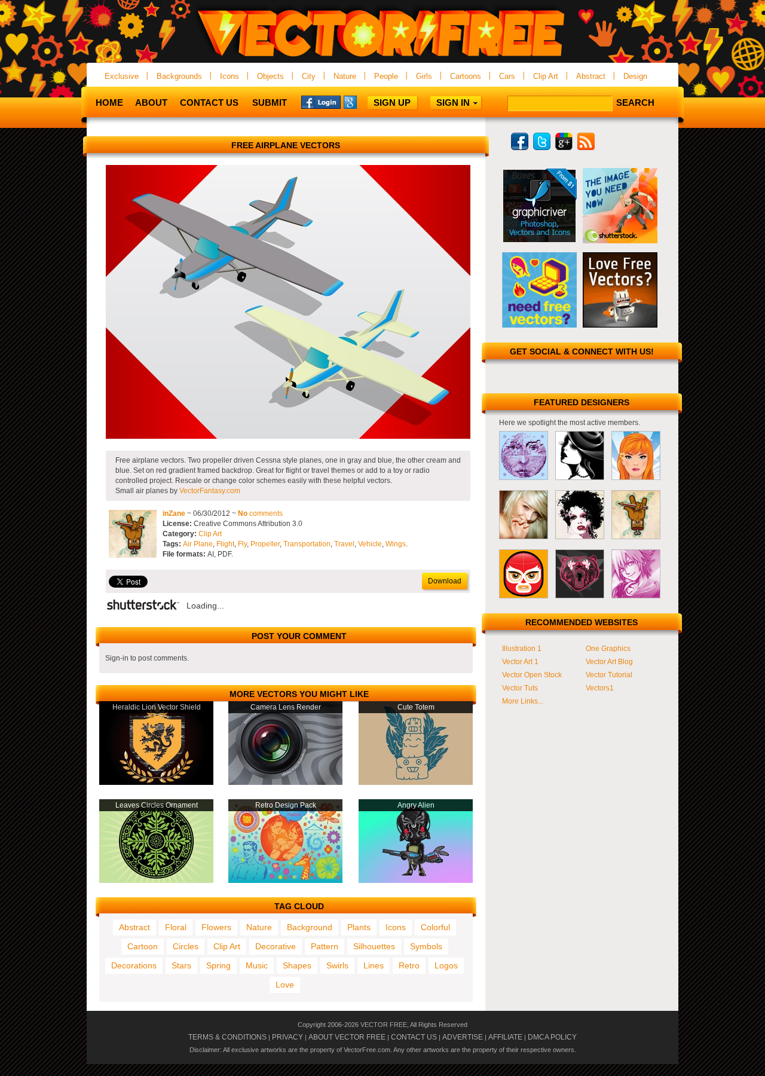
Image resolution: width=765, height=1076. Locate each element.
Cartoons (465, 76)
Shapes (297, 965)
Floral (175, 927)
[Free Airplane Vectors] (288, 436)
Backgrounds (179, 76)
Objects (270, 76)
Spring (218, 965)
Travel (344, 544)
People (386, 76)
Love (285, 984)
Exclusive (122, 76)
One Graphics (608, 648)
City (309, 76)
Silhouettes (374, 946)
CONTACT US (414, 1037)
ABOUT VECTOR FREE (346, 1037)
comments (260, 513)
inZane (174, 513)
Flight (225, 544)
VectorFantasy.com (209, 491)
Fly (242, 544)
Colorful (435, 927)
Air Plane (198, 544)
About (151, 102)
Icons (229, 76)
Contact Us (209, 102)
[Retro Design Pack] (285, 880)
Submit (269, 102)
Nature (344, 76)
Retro (409, 965)
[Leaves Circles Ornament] (156, 880)
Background (309, 927)
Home (109, 102)
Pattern (324, 946)
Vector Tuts (520, 688)
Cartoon (142, 946)
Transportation (307, 544)
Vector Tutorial (609, 675)
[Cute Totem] (416, 782)
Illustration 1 (521, 648)
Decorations (134, 965)
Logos (446, 965)
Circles (185, 946)
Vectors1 (600, 688)
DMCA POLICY (552, 1037)
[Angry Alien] (416, 880)
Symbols (426, 946)
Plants (359, 927)
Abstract (590, 76)
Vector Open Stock (532, 675)
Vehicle (370, 544)
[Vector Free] (382, 58)
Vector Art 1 (520, 662)
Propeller (265, 544)
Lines (373, 965)
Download (444, 581)
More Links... (522, 701)
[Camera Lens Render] (285, 782)
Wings (395, 544)
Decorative (275, 946)
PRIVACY (287, 1037)
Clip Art (545, 76)
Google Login (363, 102)
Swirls (337, 965)
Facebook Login (321, 102)
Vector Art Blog (609, 662)
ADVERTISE (462, 1037)
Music (257, 965)
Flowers (216, 927)
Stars (181, 965)
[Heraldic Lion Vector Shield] (156, 782)
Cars (507, 76)
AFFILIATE (505, 1037)
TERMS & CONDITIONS (227, 1037)
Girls (424, 76)
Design (635, 76)
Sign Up (392, 102)
